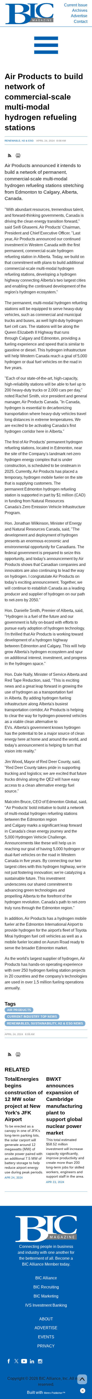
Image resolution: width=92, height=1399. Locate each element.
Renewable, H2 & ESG (19, 140)
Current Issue (75, 5)
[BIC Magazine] (29, 24)
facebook (9, 1361)
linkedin (32, 1361)
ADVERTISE (46, 1328)
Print (18, 156)
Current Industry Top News (32, 1016)
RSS (10, 156)
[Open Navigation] (46, 46)
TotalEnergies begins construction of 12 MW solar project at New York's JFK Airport (24, 1099)
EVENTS (46, 1337)
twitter (16, 1361)
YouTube (24, 1361)
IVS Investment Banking (46, 1305)
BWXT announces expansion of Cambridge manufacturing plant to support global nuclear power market (64, 1106)
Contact (80, 21)
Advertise (79, 16)
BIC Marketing (46, 1296)
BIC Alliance (46, 1278)
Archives (79, 10)
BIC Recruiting (46, 1287)
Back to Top (82, 1379)
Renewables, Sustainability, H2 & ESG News (45, 1023)
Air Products (19, 1010)
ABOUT (46, 1319)
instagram (40, 1361)
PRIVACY (46, 1346)
